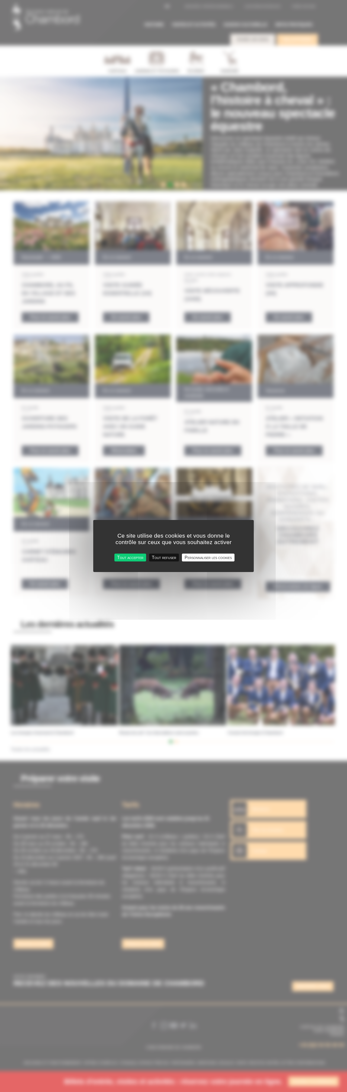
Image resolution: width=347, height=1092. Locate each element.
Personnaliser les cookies (208, 557)
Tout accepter (130, 557)
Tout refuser (164, 557)
